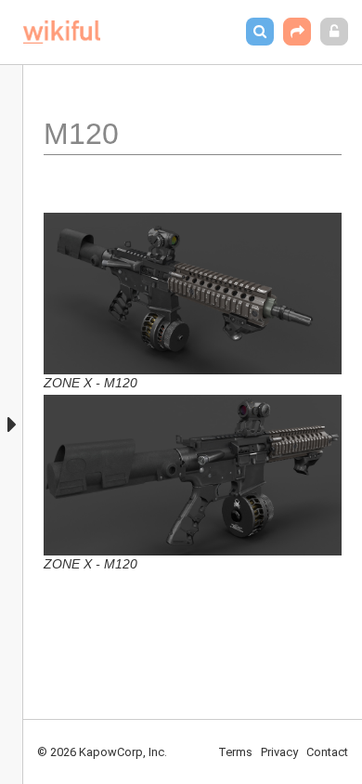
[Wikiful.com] (61, 32)
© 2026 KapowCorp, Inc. (102, 752)
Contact (327, 752)
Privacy (279, 752)
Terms (235, 752)
